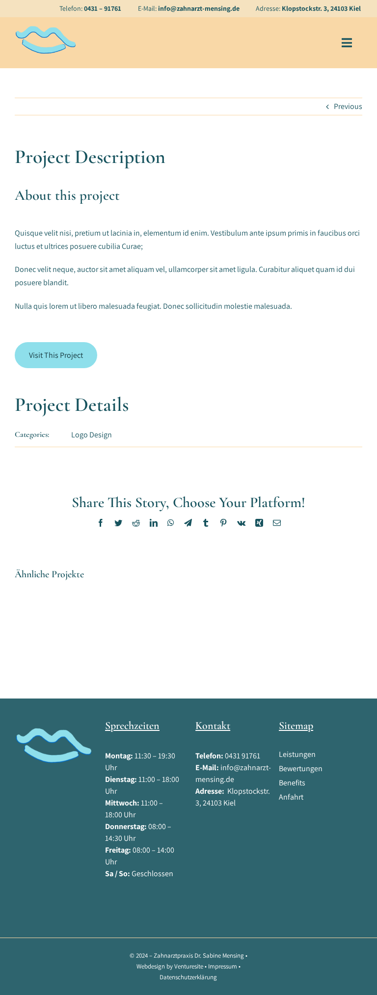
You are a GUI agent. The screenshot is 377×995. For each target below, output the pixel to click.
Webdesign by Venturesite (169, 966)
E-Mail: (189, 8)
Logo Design (91, 435)
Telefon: (90, 8)
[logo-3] (45, 29)
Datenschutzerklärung (188, 977)
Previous (348, 106)
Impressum (222, 966)
